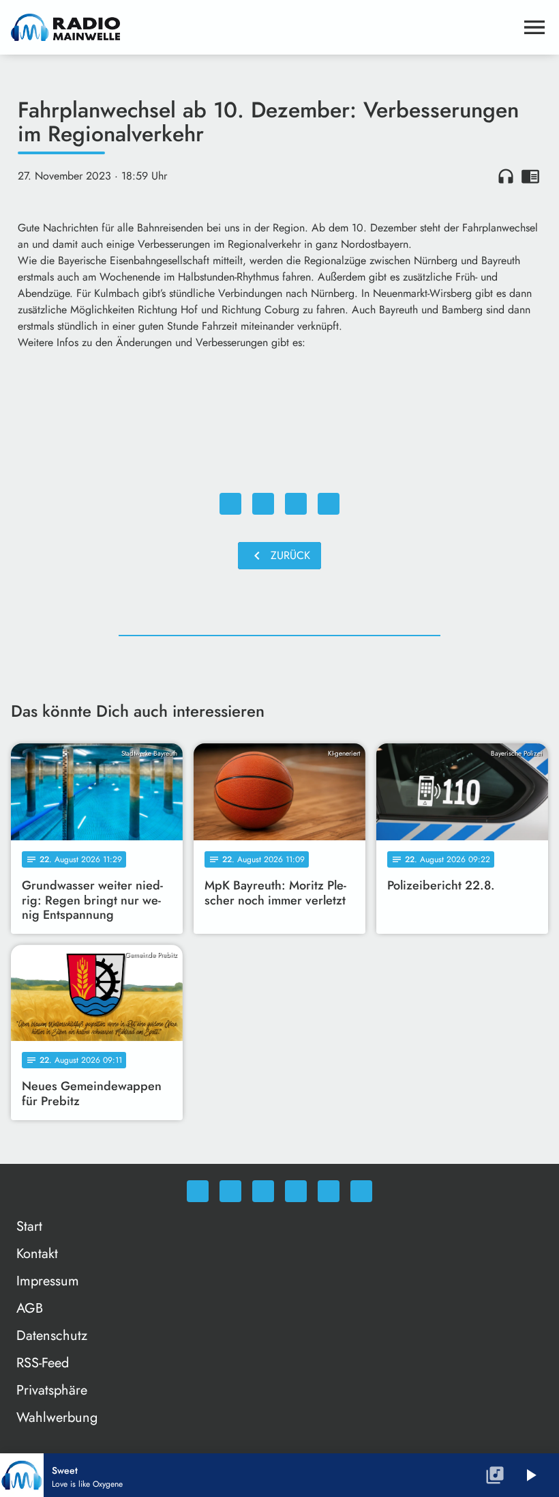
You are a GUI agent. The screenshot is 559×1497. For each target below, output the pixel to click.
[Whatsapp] (198, 1191)
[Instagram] (263, 1191)
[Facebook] (230, 1191)
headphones (505, 176)
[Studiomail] (328, 1191)
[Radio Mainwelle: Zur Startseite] (263, 27)
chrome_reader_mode (530, 176)
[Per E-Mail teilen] (328, 504)
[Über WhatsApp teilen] (296, 504)
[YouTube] (296, 1191)
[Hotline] (361, 1191)
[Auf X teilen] (263, 504)
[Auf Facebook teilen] (230, 504)
